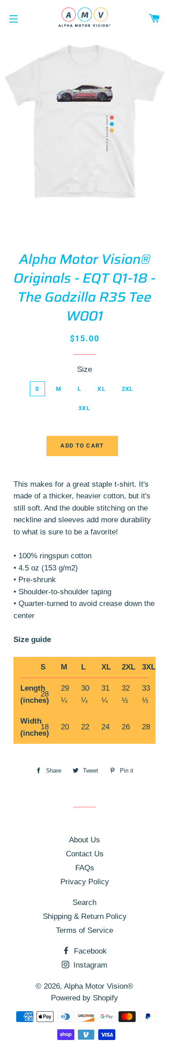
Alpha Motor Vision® (98, 986)
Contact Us (85, 854)
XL (101, 388)
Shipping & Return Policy (85, 916)
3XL (84, 408)
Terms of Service (84, 930)
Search (84, 902)
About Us (84, 840)
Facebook (89, 951)
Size (84, 369)
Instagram (89, 965)
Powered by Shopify (84, 998)
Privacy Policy (84, 882)
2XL (127, 388)
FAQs (84, 868)
